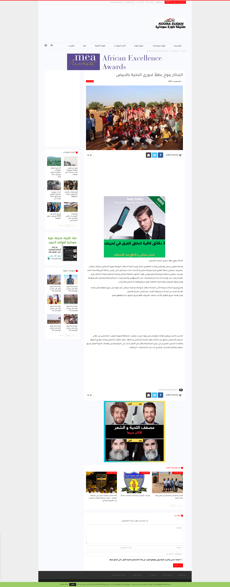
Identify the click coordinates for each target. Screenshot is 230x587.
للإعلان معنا (150, 2)
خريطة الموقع (130, 2)
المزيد (72, 46)
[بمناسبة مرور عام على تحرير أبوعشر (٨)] (71, 279)
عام (84, 46)
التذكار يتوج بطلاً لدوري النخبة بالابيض (168, 390)
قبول (72, 584)
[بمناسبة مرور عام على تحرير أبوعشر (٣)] (54, 319)
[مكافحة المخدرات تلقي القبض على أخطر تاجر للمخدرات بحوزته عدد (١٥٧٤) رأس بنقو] (71, 207)
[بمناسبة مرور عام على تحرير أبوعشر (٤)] (71, 319)
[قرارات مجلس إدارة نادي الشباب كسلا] (134, 482)
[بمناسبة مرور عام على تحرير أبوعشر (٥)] (54, 299)
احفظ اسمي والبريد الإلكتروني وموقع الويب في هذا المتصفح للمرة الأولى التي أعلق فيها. (145, 560)
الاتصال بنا (140, 2)
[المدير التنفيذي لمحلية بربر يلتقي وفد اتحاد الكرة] (167, 482)
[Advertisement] (91, 24)
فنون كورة (138, 46)
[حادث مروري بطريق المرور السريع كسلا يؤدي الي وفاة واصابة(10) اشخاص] (54, 185)
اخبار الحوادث (120, 46)
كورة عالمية (100, 46)
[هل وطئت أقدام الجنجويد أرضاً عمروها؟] (71, 185)
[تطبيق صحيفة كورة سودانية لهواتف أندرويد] (62, 249)
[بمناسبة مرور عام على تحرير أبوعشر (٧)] (54, 279)
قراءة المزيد (64, 584)
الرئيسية (178, 46)
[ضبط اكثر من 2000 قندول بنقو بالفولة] (54, 207)
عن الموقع (159, 2)
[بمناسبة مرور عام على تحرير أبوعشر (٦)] (71, 299)
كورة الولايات (90, 81)
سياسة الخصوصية (117, 2)
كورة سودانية (159, 46)
